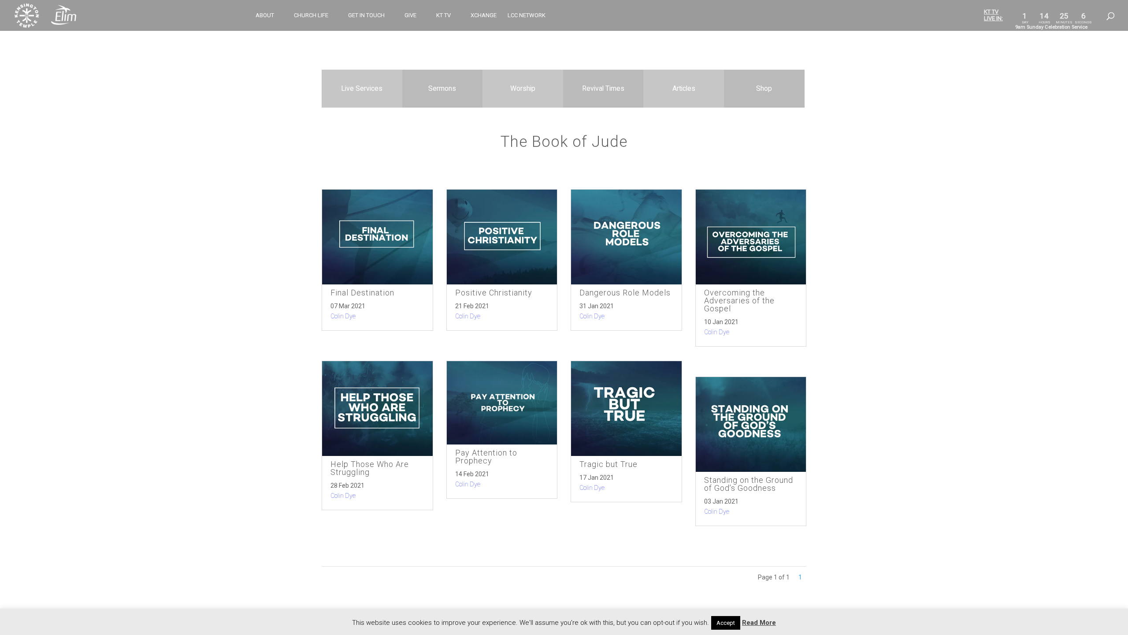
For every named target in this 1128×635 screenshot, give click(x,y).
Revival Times (603, 88)
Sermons (442, 88)
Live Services (361, 88)
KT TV (443, 15)
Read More (759, 623)
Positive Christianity (493, 292)
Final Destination (362, 292)
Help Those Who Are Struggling (369, 468)
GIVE (410, 15)
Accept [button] (725, 623)
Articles (683, 88)
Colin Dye (343, 316)
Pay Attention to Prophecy (486, 456)
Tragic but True (608, 464)
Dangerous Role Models (625, 292)
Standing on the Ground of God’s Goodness (748, 484)
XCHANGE (484, 15)
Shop (764, 88)
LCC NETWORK (526, 15)
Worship (522, 88)
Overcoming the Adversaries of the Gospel (739, 300)
